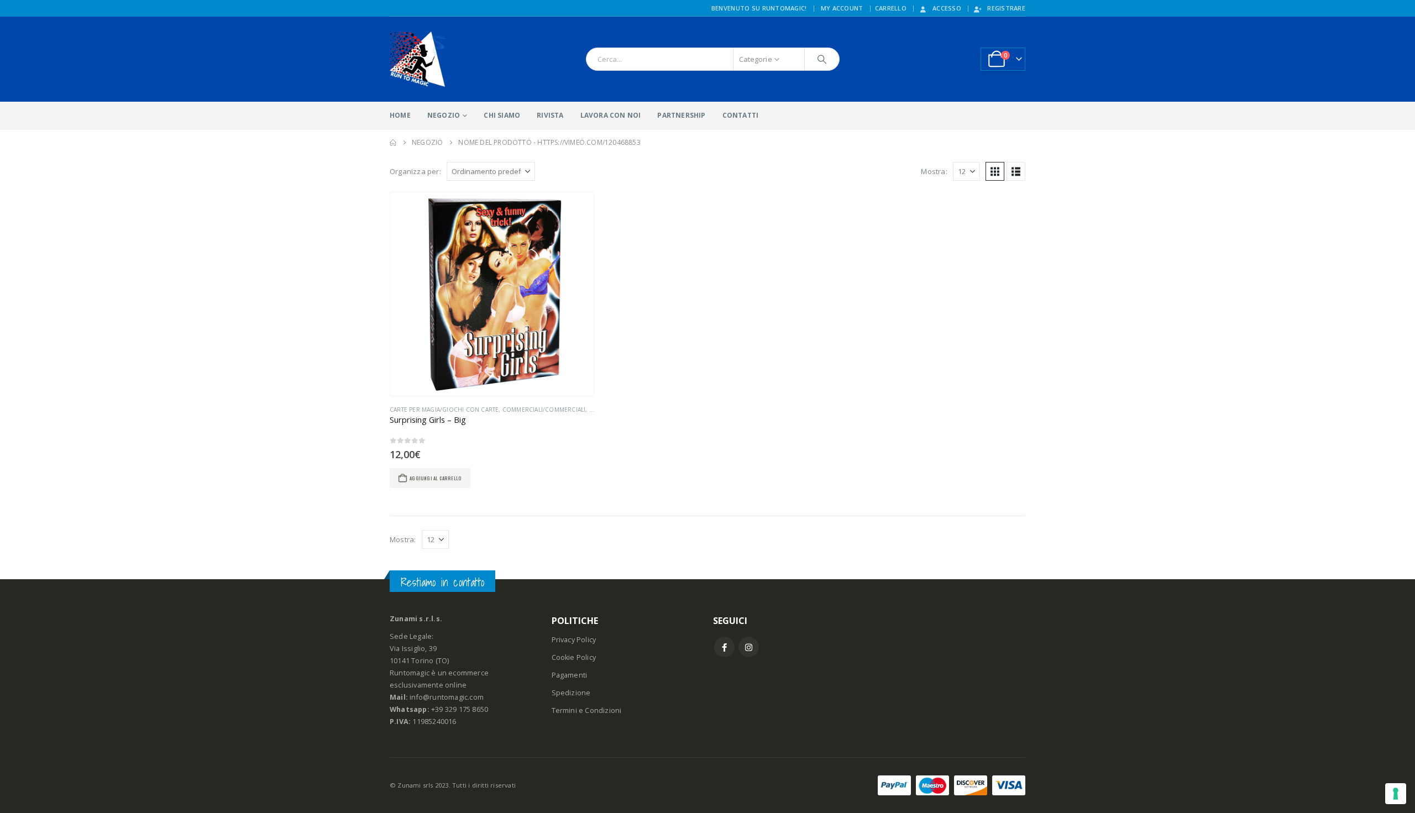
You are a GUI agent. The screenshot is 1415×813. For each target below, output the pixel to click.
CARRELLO (890, 8)
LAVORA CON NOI (610, 115)
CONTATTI (740, 115)
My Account (842, 8)
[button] (995, 171)
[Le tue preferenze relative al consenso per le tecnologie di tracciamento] (1395, 793)
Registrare (1006, 8)
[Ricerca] (822, 59)
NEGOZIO (443, 115)
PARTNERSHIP (681, 115)
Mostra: (934, 171)
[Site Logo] (417, 59)
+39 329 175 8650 (459, 709)
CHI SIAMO (502, 115)
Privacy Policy (574, 639)
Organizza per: (415, 171)
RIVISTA (550, 115)
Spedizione (571, 692)
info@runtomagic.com (447, 697)
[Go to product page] (492, 294)
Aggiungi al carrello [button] (436, 478)
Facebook (724, 647)
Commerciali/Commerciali (544, 409)
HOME (400, 115)
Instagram (748, 647)
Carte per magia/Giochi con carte (444, 409)
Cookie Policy (574, 657)
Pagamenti (570, 675)
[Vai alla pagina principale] (393, 143)
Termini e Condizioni (587, 710)
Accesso (946, 8)
